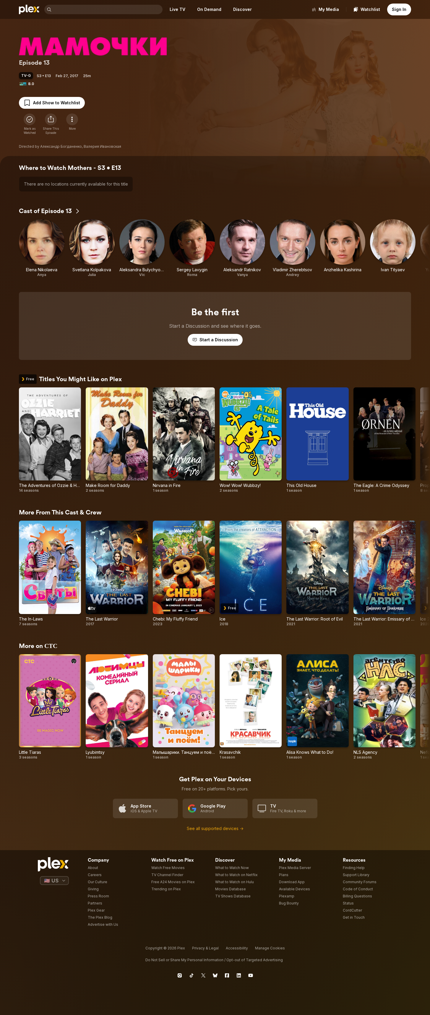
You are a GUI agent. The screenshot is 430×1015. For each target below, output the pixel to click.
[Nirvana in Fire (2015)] (184, 440)
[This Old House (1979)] (317, 440)
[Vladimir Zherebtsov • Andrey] (292, 248)
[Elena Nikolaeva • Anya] (41, 248)
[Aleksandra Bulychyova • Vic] (142, 248)
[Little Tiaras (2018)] (50, 707)
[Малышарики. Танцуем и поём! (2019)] (184, 707)
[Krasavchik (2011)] (251, 707)
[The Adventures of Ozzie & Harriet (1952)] (50, 440)
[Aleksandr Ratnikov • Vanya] (242, 248)
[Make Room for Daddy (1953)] (117, 440)
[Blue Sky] (215, 975)
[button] (50, 124)
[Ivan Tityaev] (393, 248)
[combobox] (108, 9)
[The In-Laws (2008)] (50, 573)
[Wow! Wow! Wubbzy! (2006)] (251, 440)
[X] (203, 975)
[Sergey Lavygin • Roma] (192, 248)
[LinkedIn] (239, 975)
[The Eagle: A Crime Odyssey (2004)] (384, 440)
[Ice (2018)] (251, 573)
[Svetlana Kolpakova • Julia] (92, 248)
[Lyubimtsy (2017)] (117, 707)
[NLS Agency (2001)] (384, 707)
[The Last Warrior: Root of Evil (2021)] (317, 573)
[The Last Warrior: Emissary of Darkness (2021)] (384, 573)
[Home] (29, 9)
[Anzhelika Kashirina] (343, 248)
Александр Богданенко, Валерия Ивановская (80, 146)
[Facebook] (227, 975)
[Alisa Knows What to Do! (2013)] (317, 707)
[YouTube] (251, 975)
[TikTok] (191, 975)
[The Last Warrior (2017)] (117, 573)
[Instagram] (180, 975)
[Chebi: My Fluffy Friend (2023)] (184, 573)
